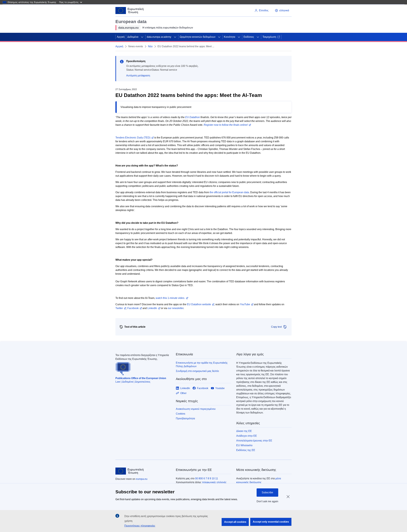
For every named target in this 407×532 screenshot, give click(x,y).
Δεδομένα (132, 36)
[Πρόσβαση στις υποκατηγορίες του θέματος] (142, 37)
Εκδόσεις (249, 36)
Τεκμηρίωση (269, 36)
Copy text (276, 326)
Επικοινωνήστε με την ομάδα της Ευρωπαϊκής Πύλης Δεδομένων (202, 364)
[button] (282, 10)
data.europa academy (159, 36)
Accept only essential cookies (271, 521)
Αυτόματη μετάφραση (138, 75)
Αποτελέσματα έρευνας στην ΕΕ (254, 440)
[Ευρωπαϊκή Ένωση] (129, 10)
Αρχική (121, 36)
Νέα (150, 46)
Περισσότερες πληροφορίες (139, 525)
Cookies (180, 413)
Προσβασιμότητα (185, 418)
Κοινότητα (229, 36)
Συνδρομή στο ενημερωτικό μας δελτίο (197, 371)
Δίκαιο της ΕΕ (244, 431)
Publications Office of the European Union (140, 378)
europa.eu (141, 479)
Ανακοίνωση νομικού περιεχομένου (196, 409)
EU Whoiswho (244, 445)
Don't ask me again (267, 501)
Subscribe (267, 492)
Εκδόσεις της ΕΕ (245, 450)
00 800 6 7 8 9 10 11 (206, 478)
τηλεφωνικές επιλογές (214, 482)
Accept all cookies (235, 522)
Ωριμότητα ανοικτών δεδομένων (197, 36)
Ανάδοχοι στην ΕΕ (246, 435)
